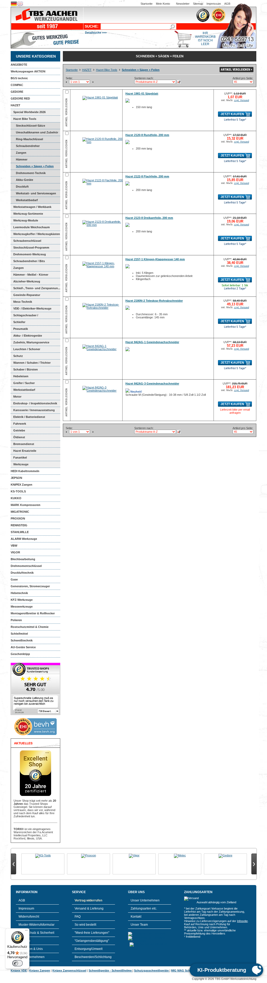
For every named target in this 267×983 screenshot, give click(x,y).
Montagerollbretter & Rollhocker (33, 613)
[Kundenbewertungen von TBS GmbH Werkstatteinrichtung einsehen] (35, 713)
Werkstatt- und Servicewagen (36, 193)
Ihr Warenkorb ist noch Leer (205, 38)
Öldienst (19, 437)
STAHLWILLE (20, 532)
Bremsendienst (23, 444)
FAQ (78, 916)
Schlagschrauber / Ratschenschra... (24, 316)
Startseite (147, 3)
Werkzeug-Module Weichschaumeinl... (24, 221)
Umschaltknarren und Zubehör (37, 132)
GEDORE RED (20, 98)
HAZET (15, 105)
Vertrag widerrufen (88, 900)
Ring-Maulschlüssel (29, 139)
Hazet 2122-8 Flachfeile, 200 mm (147, 176)
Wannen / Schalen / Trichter (32, 362)
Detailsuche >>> (96, 32)
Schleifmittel (19, 633)
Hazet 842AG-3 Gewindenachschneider (152, 383)
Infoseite (242, 921)
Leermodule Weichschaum (31, 227)
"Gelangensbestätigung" (92, 941)
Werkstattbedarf (27, 200)
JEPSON (16, 477)
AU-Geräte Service (23, 647)
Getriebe (19, 430)
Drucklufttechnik (22, 572)
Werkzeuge (20, 464)
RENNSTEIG (19, 525)
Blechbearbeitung (23, 559)
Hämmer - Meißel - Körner (30, 274)
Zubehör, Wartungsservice (31, 342)
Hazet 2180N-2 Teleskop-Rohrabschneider (154, 300)
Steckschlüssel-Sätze (30, 125)
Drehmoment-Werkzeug (29, 254)
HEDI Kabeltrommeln (25, 471)
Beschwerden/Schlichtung (93, 957)
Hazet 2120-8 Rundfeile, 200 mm (147, 135)
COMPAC (17, 84)
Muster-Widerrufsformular (36, 924)
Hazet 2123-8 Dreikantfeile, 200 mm (149, 217)
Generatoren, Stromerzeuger (30, 586)
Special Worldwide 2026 (29, 112)
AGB (227, 3)
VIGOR (15, 552)
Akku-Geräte (24, 179)
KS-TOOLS (18, 491)
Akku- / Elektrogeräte (27, 335)
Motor (17, 396)
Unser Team (139, 924)
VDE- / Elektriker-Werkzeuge (32, 308)
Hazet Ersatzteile (24, 450)
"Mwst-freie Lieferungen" (92, 933)
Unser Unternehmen (145, 900)
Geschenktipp (20, 654)
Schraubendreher (28, 145)
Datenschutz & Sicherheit (36, 933)
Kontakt (136, 916)
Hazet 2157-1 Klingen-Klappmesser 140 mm (155, 259)
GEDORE (17, 91)
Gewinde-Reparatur (26, 294)
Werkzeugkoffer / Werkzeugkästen (36, 234)
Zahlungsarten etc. (144, 908)
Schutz (18, 355)
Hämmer (21, 159)
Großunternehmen (32, 957)
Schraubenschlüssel (27, 240)
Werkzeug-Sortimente (28, 213)
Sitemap (198, 3)
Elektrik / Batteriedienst (29, 416)
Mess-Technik (22, 301)
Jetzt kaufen (232, 114)
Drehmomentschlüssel (26, 565)
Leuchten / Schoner (26, 349)
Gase (14, 579)
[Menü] (26, 931)
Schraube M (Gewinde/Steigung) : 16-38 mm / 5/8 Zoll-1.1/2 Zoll (165, 393)
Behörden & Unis (31, 949)
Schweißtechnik (22, 640)
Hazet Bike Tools (24, 118)
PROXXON (18, 518)
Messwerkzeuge (22, 606)
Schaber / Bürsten (25, 369)
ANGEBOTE (19, 64)
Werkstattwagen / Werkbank (32, 206)
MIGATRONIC (20, 511)
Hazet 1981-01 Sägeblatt (141, 93)
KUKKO (16, 498)
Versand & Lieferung (89, 908)
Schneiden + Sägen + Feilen (35, 166)
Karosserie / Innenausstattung (34, 410)
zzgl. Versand (241, 100)
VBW (14, 545)
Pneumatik (20, 328)
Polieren (16, 620)
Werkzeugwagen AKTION (28, 71)
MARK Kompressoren (25, 504)
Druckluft (22, 186)
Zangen (21, 152)
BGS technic (19, 78)
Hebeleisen (20, 376)
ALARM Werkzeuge (24, 538)
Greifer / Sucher (24, 383)
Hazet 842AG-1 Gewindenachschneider (152, 342)
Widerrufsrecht (29, 916)
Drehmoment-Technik (31, 173)
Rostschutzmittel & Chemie (29, 626)
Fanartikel (20, 457)
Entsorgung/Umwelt (88, 949)
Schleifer (19, 322)
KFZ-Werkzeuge (22, 599)
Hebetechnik (19, 593)
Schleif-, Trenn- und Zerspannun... (36, 288)
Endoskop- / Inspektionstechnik (35, 403)
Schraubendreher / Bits (29, 261)
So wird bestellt (85, 924)
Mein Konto (163, 3)
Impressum (214, 3)
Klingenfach (143, 279)
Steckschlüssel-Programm (31, 247)
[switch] (17, 963)
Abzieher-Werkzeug (26, 281)
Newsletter (183, 3)
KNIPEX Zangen (21, 484)
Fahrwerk (19, 423)
